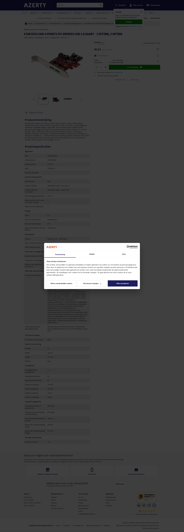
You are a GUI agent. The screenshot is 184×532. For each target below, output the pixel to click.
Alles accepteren (122, 283)
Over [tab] (124, 254)
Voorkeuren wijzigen (90, 283)
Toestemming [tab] (60, 254)
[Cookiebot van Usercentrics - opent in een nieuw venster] (128, 247)
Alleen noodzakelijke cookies (61, 283)
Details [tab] (92, 254)
